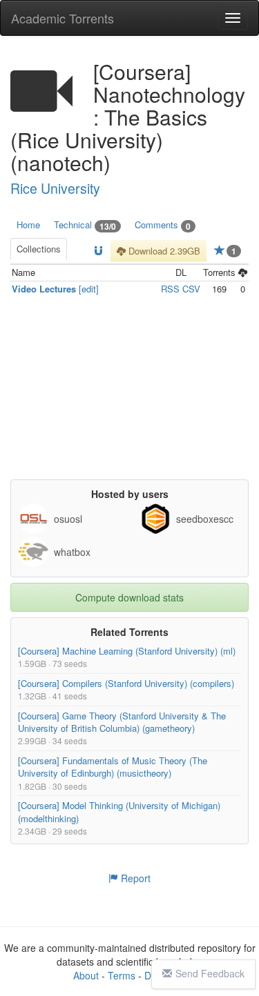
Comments (163, 225)
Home (28, 224)
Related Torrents (129, 632)
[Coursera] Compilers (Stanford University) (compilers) (126, 683)
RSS (170, 288)
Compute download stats (129, 597)
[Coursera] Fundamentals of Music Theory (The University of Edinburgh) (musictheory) (112, 766)
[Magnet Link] (98, 251)
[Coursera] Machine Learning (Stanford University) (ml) (127, 650)
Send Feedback (209, 973)
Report (134, 878)
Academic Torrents (62, 18)
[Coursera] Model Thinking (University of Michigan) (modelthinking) (119, 812)
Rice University (55, 188)
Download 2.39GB (163, 250)
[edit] (89, 288)
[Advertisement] (131, 393)
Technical (85, 225)
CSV (191, 288)
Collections (39, 248)
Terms (121, 975)
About (86, 975)
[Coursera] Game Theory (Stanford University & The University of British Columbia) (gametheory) (122, 722)
